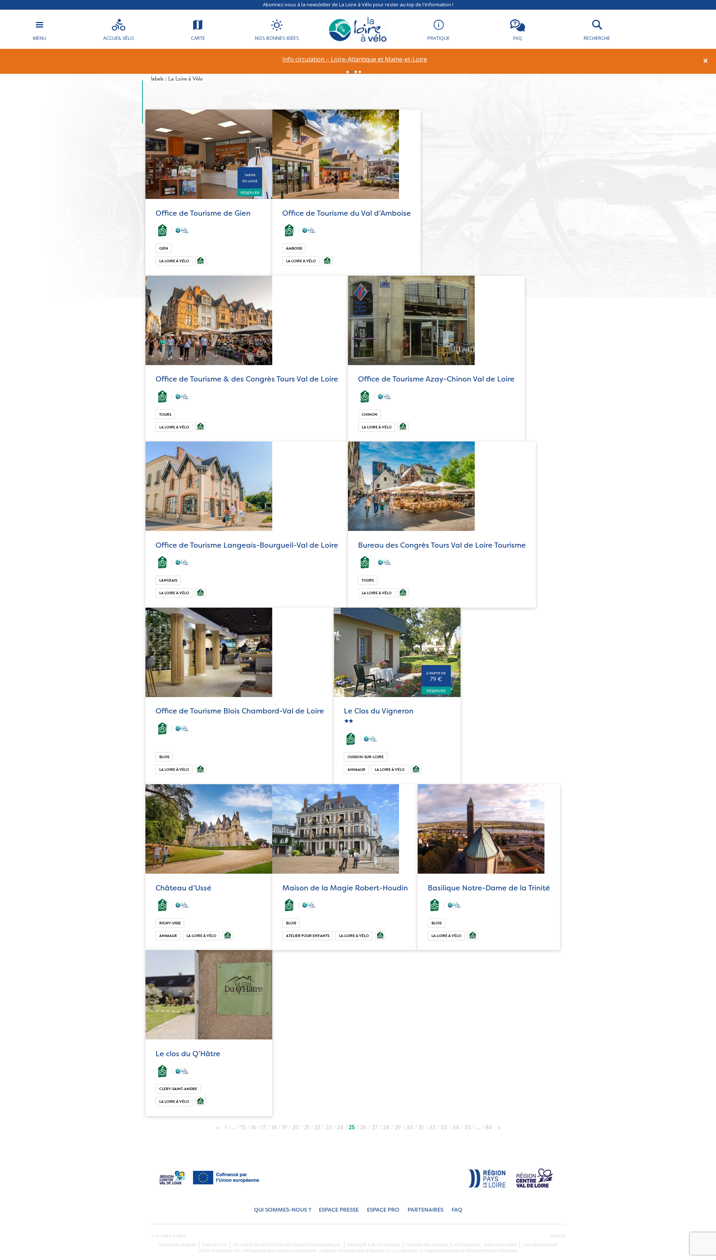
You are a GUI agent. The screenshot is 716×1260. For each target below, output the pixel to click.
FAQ (457, 1210)
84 (488, 1127)
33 (443, 1127)
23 (329, 1127)
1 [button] (347, 72)
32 (432, 1127)
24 (340, 1127)
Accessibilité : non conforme (485, 1245)
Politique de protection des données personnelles (287, 1245)
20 (295, 1127)
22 (317, 1127)
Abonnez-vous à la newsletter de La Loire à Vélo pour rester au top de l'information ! (358, 4)
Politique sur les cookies (373, 1245)
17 (263, 1127)
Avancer (499, 1125)
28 (386, 1127)
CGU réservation (540, 1245)
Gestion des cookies (427, 1245)
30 (409, 1127)
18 (274, 1127)
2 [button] (352, 72)
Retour (217, 1125)
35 (467, 1127)
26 (363, 1127)
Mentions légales (177, 1245)
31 (421, 1127)
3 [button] (356, 72)
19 (284, 1127)
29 (398, 1127)
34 (455, 1127)
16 (253, 1127)
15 (243, 1127)
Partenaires (425, 1210)
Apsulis (557, 1236)
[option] (354, 59)
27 (375, 1127)
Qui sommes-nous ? (282, 1210)
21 (306, 1127)
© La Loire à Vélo (168, 1236)
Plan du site (214, 1245)
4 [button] (360, 72)
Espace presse (339, 1210)
